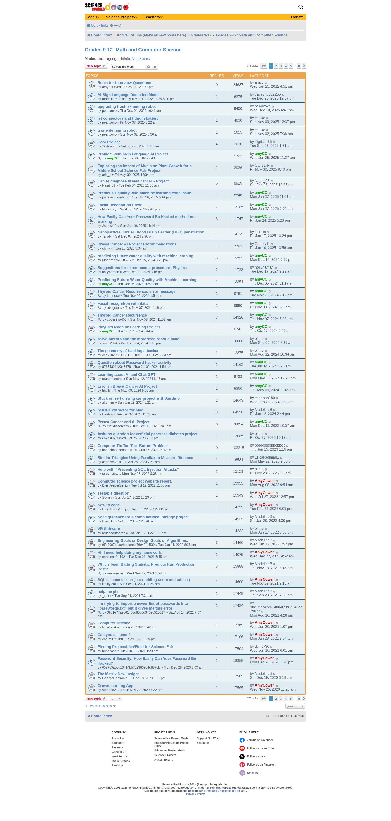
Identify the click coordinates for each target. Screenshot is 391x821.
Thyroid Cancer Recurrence (122, 315)
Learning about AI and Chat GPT (126, 374)
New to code (109, 505)
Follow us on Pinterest (261, 764)
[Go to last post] (265, 82)
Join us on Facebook (260, 740)
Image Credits (121, 761)
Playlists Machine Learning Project (129, 327)
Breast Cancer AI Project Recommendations (137, 244)
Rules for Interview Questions (124, 82)
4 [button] (286, 66)
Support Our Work (208, 738)
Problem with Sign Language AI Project (133, 154)
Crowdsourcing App (115, 685)
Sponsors (118, 742)
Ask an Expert (163, 759)
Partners (117, 747)
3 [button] (281, 66)
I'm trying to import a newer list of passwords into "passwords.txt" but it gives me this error (143, 605)
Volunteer (203, 742)
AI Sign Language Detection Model (129, 94)
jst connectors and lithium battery (128, 118)
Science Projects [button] (120, 17)
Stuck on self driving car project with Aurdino (139, 398)
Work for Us (119, 756)
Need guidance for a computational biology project (143, 517)
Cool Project (109, 142)
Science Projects (165, 755)
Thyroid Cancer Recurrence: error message (136, 291)
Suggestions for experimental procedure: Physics (142, 267)
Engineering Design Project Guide (171, 744)
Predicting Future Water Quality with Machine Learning (147, 279)
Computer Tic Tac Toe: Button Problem (133, 445)
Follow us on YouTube (260, 748)
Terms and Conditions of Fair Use (224, 790)
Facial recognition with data (123, 303)
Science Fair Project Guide (171, 738)
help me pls (108, 591)
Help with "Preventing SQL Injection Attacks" (138, 469)
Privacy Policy (195, 794)
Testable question (113, 493)
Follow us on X (256, 756)
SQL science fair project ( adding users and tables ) (144, 579)
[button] (301, 7)
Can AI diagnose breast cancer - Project (133, 181)
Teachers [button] (152, 17)
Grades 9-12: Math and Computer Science (133, 50)
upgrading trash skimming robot (127, 106)
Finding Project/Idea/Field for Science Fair (135, 646)
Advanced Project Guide (170, 750)
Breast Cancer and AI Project (124, 422)
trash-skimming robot (117, 130)
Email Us (253, 772)
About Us (118, 738)
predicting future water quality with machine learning (145, 256)
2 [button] (276, 66)
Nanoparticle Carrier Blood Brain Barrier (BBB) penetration (151, 232)
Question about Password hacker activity (134, 362)
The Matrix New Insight (118, 674)
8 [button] (299, 66)
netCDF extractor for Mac (120, 410)
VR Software (109, 528)
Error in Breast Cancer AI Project (127, 386)
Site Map (117, 765)
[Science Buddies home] (108, 7)
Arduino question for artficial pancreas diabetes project (148, 434)
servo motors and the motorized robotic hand (138, 339)
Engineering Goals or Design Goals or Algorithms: (143, 540)
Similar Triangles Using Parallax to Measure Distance (145, 457)
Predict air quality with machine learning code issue (144, 193)
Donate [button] (297, 17)
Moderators (141, 59)
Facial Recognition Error (120, 205)
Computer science (114, 623)
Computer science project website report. (135, 481)
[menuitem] (115, 25)
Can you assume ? (114, 634)
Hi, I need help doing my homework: (130, 552)
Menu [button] (92, 17)
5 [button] (291, 66)
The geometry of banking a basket (128, 350)
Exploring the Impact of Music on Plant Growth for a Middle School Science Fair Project (145, 168)
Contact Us (119, 752)
